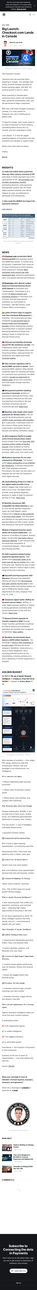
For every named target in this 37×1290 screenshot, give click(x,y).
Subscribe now (20, 1271)
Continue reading (9, 358)
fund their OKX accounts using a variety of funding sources (18, 444)
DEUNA (11, 1066)
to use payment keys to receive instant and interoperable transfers (16, 323)
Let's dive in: (7, 209)
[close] (34, 5)
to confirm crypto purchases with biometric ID (18, 420)
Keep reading (18, 632)
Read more (23, 407)
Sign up (18, 1283)
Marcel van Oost (16, 42)
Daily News (5, 25)
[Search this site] (30, 14)
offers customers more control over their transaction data (15, 272)
